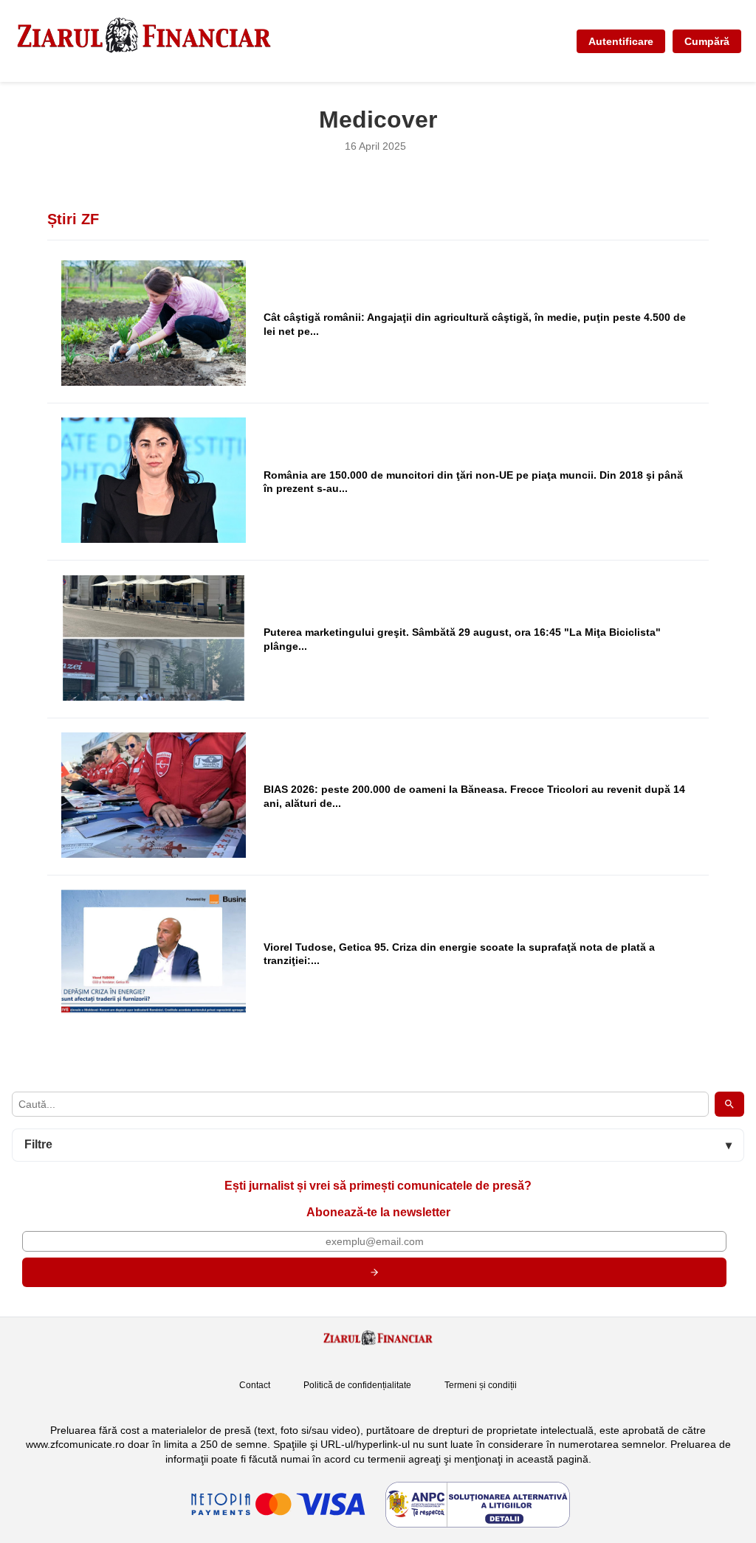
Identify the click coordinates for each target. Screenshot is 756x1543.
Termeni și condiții (480, 1385)
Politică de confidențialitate (357, 1385)
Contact (254, 1385)
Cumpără (706, 41)
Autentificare (620, 41)
